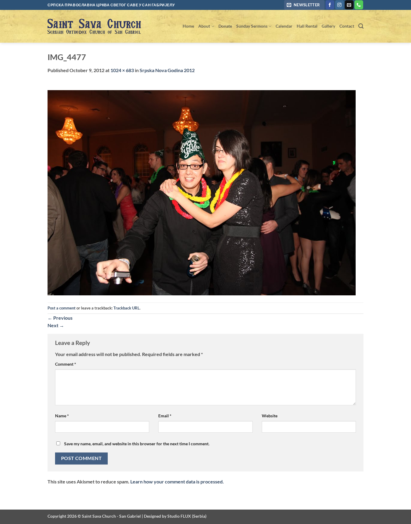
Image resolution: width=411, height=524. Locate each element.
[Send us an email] (349, 4)
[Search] (360, 26)
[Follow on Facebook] (330, 4)
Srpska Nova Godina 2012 (167, 70)
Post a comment (62, 308)
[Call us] (358, 4)
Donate (225, 26)
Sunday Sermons (251, 26)
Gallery (328, 26)
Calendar (284, 26)
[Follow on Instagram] (339, 4)
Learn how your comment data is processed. (177, 481)
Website (269, 415)
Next (56, 325)
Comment (65, 364)
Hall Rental (307, 26)
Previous (60, 318)
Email (165, 415)
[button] (304, 5)
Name (62, 415)
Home (188, 26)
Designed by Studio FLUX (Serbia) (175, 516)
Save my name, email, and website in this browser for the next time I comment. (136, 443)
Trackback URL (126, 308)
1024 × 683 (122, 70)
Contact (346, 26)
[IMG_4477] (202, 192)
